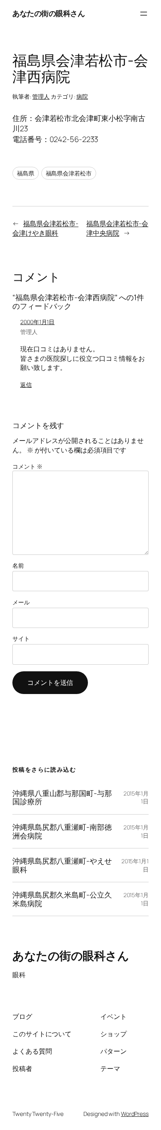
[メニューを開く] (144, 14)
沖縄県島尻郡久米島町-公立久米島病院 (62, 899)
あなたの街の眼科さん (48, 13)
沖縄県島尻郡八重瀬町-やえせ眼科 (62, 865)
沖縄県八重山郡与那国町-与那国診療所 (62, 797)
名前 (18, 565)
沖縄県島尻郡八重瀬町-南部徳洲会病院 (62, 831)
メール (21, 602)
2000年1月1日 (37, 322)
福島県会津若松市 (69, 173)
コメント (27, 466)
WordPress (135, 1114)
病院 (82, 96)
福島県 (25, 173)
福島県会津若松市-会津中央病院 (117, 228)
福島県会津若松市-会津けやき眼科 (45, 228)
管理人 (41, 96)
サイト (21, 638)
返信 (26, 385)
